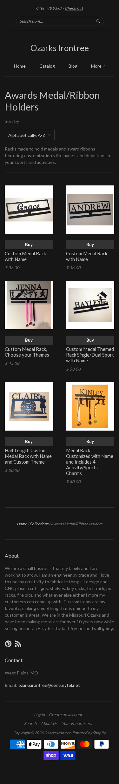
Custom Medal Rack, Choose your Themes (27, 352)
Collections (39, 523)
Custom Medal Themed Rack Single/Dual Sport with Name (90, 354)
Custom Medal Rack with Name (25, 256)
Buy (29, 244)
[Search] (98, 21)
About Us (49, 723)
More (96, 66)
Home (20, 66)
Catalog (47, 66)
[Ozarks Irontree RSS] (18, 643)
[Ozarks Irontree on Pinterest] (8, 643)
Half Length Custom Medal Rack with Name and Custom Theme (28, 456)
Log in (39, 714)
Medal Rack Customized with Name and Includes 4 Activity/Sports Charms (89, 461)
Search (30, 723)
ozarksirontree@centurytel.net (49, 685)
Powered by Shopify (88, 732)
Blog (73, 66)
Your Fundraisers (77, 723)
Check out (74, 8)
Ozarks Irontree (59, 48)
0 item (49, 8)
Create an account (65, 714)
